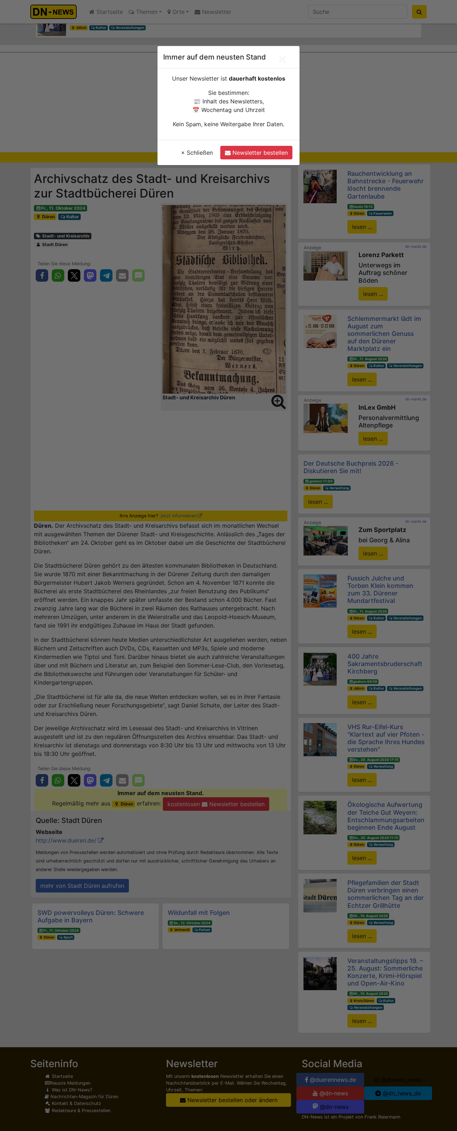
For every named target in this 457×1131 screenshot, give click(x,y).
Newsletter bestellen (259, 152)
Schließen (197, 152)
